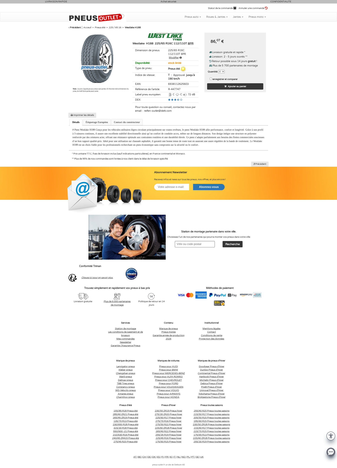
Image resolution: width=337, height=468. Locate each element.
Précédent (75, 27)
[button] (330, 436)
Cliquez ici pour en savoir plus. (97, 277)
